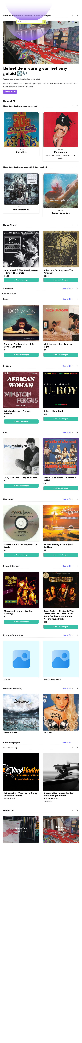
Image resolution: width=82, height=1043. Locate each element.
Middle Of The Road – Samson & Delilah (60, 479)
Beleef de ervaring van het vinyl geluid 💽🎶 (35, 71)
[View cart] (69, 22)
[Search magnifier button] (43, 21)
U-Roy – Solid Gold (53, 411)
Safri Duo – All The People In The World (20, 545)
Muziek (7, 679)
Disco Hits (21, 151)
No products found (9, 294)
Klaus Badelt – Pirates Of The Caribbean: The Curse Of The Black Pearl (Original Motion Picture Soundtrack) (58, 615)
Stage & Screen (10, 732)
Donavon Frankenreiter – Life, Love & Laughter (19, 345)
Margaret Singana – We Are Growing (18, 612)
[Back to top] (78, 1038)
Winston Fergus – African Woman (17, 412)
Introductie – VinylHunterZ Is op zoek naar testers (20, 794)
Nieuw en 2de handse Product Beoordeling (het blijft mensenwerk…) (58, 795)
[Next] (77, 106)
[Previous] (73, 106)
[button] (76, 22)
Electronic (47, 732)
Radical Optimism (60, 213)
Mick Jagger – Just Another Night (57, 345)
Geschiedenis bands (52, 679)
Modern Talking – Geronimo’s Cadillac (58, 545)
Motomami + (60, 152)
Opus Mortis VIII (21, 209)
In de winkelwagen (60, 280)
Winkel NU (9, 91)
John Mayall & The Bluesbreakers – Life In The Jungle (21, 271)
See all (65, 289)
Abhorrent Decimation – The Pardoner (58, 271)
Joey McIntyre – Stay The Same (20, 477)
